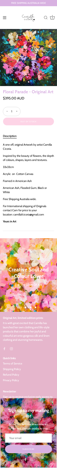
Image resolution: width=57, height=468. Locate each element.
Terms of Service (12, 363)
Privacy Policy (11, 380)
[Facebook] (25, 459)
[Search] (46, 18)
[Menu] (4, 17)
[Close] (52, 402)
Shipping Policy (12, 369)
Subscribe (28, 449)
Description (10, 136)
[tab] (11, 136)
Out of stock (28, 121)
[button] (20, 307)
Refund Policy (11, 374)
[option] (28, 275)
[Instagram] (31, 459)
